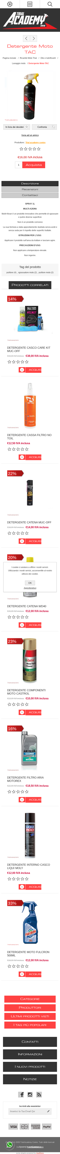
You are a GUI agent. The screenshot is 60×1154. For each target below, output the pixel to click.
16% (12, 728)
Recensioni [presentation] (30, 189)
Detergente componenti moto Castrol (26, 692)
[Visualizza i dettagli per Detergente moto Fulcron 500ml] (30, 923)
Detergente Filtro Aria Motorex (25, 779)
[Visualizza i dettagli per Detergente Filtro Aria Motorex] (30, 748)
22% (12, 473)
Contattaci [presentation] (30, 195)
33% (12, 903)
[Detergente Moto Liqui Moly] (26, 38)
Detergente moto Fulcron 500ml (28, 954)
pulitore (9, 272)
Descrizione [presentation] (30, 183)
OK (30, 583)
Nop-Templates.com (35, 1147)
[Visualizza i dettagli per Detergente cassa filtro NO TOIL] (30, 406)
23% (12, 641)
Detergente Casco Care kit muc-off (28, 349)
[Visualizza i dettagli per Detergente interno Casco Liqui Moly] (30, 835)
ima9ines (40, 1153)
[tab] (30, 183)
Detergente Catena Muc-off (29, 522)
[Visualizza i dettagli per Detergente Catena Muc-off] (30, 493)
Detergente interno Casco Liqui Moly (28, 866)
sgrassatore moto (26, 272)
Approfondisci (30, 588)
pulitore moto (44, 272)
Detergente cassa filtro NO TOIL (29, 437)
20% (12, 557)
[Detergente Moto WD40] (33, 38)
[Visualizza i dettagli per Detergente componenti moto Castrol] (30, 661)
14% (12, 299)
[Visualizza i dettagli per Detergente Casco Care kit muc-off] (30, 318)
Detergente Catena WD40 (26, 606)
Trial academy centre (36, 142)
